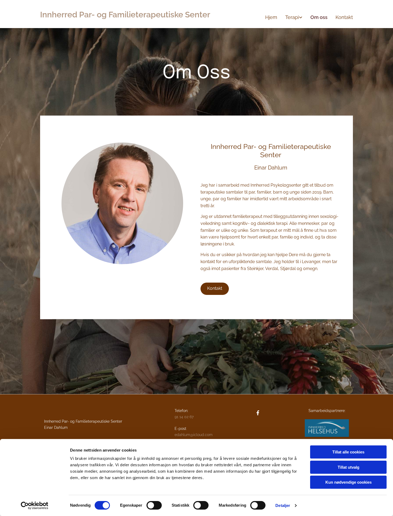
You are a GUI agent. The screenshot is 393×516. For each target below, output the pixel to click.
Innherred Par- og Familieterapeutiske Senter (125, 14)
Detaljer (282, 505)
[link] (289, 17)
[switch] (154, 505)
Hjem (271, 17)
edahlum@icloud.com (194, 435)
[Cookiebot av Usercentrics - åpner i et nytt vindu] (34, 506)
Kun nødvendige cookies (348, 482)
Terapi (292, 17)
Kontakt (344, 17)
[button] (215, 289)
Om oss (319, 17)
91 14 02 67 (184, 417)
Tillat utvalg (348, 467)
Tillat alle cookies (348, 452)
